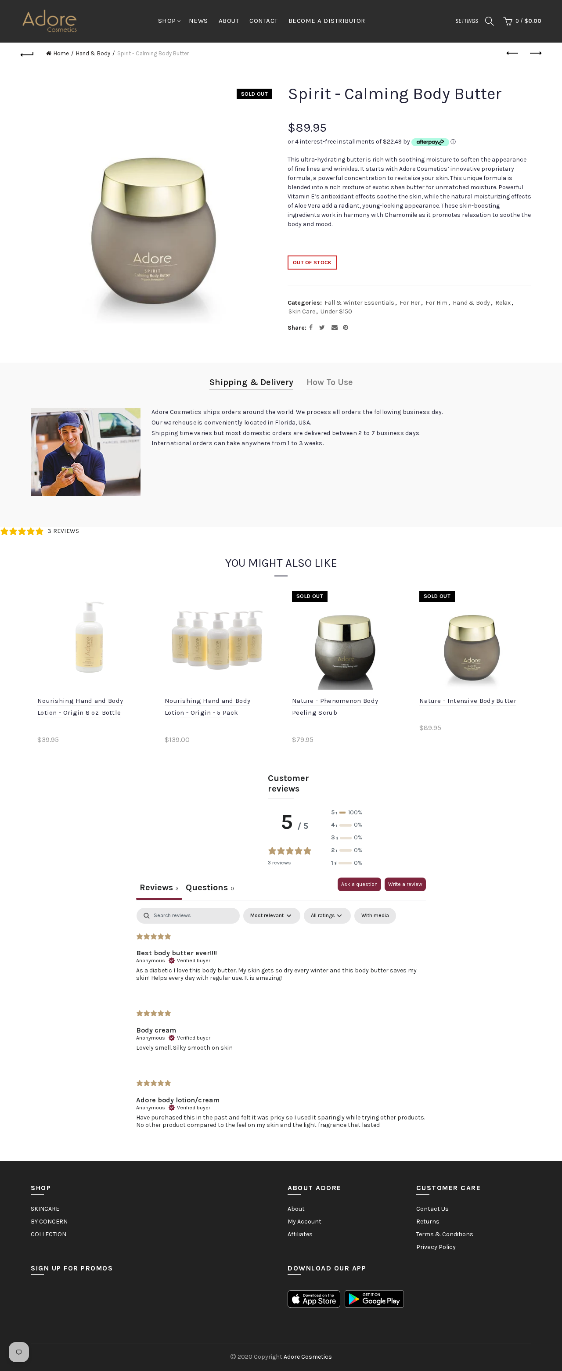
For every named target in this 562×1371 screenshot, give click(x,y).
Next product (535, 53)
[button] (346, 813)
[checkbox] (375, 916)
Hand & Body (93, 53)
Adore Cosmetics (308, 1356)
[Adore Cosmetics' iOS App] (314, 1298)
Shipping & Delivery (251, 382)
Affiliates (300, 1234)
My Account (304, 1221)
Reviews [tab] (159, 887)
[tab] (210, 889)
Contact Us (432, 1209)
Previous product (513, 53)
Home (61, 53)
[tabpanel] (281, 1025)
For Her (410, 302)
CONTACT (263, 21)
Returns (428, 1221)
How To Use (329, 382)
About (296, 1209)
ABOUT (229, 21)
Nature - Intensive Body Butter (467, 701)
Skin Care (301, 311)
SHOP (167, 21)
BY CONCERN (49, 1221)
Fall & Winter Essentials (359, 302)
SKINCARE (45, 1209)
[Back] (27, 53)
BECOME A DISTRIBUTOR (326, 21)
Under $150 (336, 311)
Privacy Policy (436, 1247)
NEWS (198, 21)
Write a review (405, 884)
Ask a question (359, 884)
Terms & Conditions (444, 1234)
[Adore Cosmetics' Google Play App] (374, 1298)
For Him (436, 302)
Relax (503, 302)
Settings (466, 21)
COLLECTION (48, 1234)
